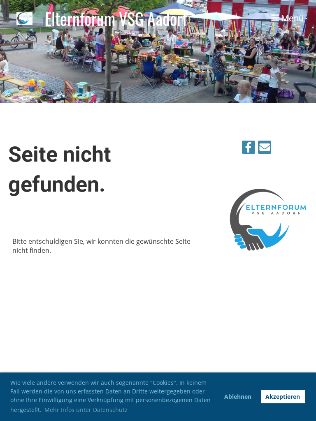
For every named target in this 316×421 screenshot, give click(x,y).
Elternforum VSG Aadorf (116, 18)
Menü (291, 18)
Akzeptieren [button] (282, 396)
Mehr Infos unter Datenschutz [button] (86, 410)
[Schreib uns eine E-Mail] (264, 148)
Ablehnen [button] (237, 396)
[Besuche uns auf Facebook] (248, 148)
